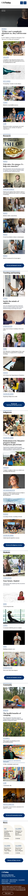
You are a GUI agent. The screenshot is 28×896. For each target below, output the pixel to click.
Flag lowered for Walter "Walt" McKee (7, 849)
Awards (5, 348)
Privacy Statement (20, 890)
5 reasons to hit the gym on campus (12, 628)
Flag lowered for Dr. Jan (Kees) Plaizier (19, 849)
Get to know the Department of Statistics (13, 375)
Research (5, 161)
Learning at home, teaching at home (12, 516)
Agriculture (6, 57)
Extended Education (7, 326)
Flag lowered (18, 828)
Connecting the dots (8, 606)
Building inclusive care (9, 649)
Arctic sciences (6, 81)
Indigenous (4, 28)
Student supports (7, 577)
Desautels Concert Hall (8, 804)
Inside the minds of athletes (11, 302)
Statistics (5, 372)
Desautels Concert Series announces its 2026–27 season (13, 807)
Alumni (4, 123)
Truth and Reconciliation (9, 490)
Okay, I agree (8, 893)
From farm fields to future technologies (13, 237)
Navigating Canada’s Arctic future (12, 83)
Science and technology (8, 189)
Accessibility (22, 879)
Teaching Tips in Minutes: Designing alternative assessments (8, 833)
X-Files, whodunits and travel (10, 764)
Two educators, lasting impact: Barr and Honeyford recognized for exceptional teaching (13, 353)
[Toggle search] (21, 2)
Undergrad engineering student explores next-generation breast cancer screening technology (14, 193)
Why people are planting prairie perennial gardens (11, 741)
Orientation (5, 467)
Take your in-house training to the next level (13, 329)
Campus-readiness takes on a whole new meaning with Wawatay (13, 470)
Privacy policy (5, 881)
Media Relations (14, 879)
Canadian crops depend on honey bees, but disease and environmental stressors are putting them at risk (13, 61)
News (5, 828)
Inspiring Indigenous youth (10, 396)
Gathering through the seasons (11, 538)
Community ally (7, 785)
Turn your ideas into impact (10, 670)
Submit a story (5, 879)
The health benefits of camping (12, 714)
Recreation (5, 710)
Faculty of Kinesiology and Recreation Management (12, 761)
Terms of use (12, 881)
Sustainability (6, 738)
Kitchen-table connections (10, 215)
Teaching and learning (8, 393)
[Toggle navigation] (25, 2)
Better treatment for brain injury (12, 258)
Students (5, 102)
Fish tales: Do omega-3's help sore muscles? (13, 165)
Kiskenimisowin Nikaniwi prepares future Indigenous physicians (13, 443)
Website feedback (6, 883)
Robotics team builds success (10, 105)
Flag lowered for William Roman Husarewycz (18, 833)
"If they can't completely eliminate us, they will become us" (14, 33)
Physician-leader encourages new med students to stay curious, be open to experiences (13, 128)
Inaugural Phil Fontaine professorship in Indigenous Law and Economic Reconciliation (14, 494)
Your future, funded (11, 581)
